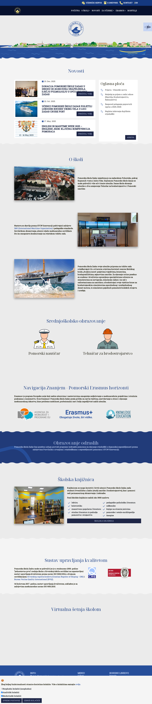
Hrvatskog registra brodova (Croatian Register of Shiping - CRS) (55, 577)
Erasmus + (121, 10)
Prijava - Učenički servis (116, 90)
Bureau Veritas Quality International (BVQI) (33, 579)
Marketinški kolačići (12, 696)
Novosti (96, 10)
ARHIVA (130, 137)
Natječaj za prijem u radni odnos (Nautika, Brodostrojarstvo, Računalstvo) (119, 97)
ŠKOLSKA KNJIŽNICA (104, 521)
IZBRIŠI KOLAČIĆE (32, 700)
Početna (75, 10)
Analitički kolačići (11, 692)
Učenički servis (93, 3)
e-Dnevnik (112, 3)
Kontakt (128, 3)
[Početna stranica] (17, 10)
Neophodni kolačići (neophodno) (17, 689)
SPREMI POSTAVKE (11, 700)
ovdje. (78, 684)
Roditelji (132, 10)
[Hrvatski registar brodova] (92, 573)
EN (136, 3)
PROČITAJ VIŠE (85, 94)
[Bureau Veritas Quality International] (119, 573)
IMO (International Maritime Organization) (33, 228)
